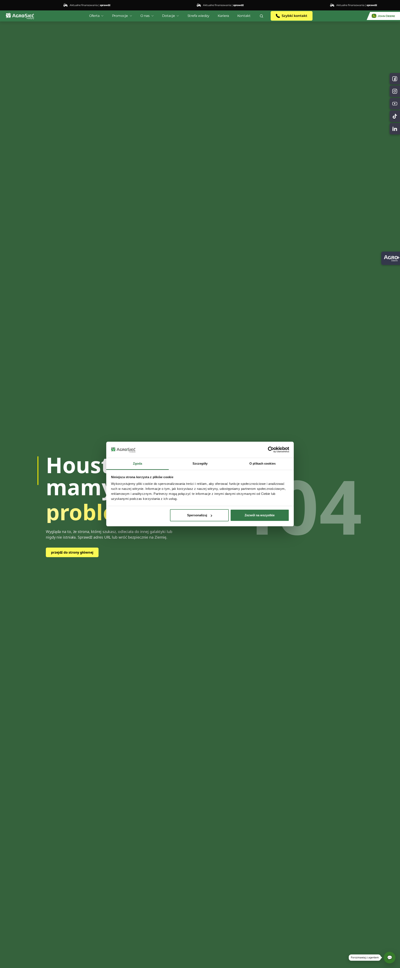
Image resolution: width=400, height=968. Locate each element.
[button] (261, 16)
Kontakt (244, 16)
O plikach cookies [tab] (262, 463)
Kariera (223, 16)
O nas (145, 16)
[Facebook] (395, 78)
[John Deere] (383, 15)
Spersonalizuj (197, 515)
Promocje (120, 16)
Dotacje (168, 16)
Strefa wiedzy (199, 16)
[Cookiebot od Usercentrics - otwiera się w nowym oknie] (271, 450)
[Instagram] (395, 91)
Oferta (94, 16)
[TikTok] (395, 116)
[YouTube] (395, 103)
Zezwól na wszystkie (260, 515)
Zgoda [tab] (137, 463)
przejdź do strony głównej (72, 552)
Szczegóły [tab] (200, 463)
